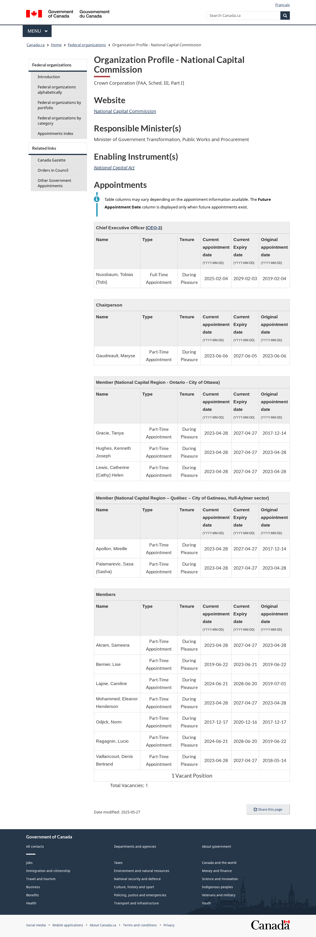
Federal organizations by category (59, 120)
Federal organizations (87, 44)
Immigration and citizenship (48, 871)
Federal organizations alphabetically (57, 89)
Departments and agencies (135, 846)
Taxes (118, 862)
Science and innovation (220, 879)
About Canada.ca (103, 925)
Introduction (49, 76)
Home (56, 44)
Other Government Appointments (54, 183)
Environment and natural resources (141, 871)
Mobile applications (68, 925)
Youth (206, 903)
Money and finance (217, 871)
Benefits (32, 895)
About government (216, 846)
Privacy (169, 925)
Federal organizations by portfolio (59, 105)
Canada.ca (36, 44)
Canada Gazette (51, 160)
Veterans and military (218, 895)
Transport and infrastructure (136, 903)
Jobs (29, 862)
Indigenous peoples (217, 887)
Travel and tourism (41, 879)
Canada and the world (219, 862)
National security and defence (137, 879)
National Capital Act (114, 167)
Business (33, 887)
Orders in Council (53, 170)
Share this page (270, 809)
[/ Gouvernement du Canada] (67, 14)
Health (31, 903)
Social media (36, 925)
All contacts (35, 846)
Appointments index (55, 133)
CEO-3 (154, 227)
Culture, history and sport (134, 887)
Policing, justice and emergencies (140, 895)
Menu (35, 31)
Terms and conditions (140, 925)
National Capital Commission (125, 111)
